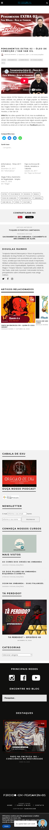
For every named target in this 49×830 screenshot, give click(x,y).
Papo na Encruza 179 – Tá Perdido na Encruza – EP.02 (24, 758)
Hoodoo (27, 194)
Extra (4, 59)
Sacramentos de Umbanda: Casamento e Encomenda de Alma (24, 238)
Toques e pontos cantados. (24, 230)
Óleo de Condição (9, 198)
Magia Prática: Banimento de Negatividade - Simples (10, 178)
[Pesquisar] (47, 3)
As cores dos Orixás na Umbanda (22, 562)
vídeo (17, 202)
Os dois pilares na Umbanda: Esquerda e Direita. (19, 573)
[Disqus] (24, 362)
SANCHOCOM (30, 808)
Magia (36, 194)
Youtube (26, 202)
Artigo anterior (24, 227)
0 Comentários (24, 59)
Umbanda (38, 198)
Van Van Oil (7, 202)
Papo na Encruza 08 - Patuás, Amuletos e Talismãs (32, 166)
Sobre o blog (24, 805)
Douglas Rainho (10, 54)
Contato (39, 805)
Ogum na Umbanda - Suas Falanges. (23, 583)
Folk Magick (15, 194)
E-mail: (4, 514)
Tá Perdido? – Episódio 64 (24, 637)
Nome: (29, 514)
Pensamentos (12, 59)
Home (9, 805)
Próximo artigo (24, 234)
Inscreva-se (30, 519)
